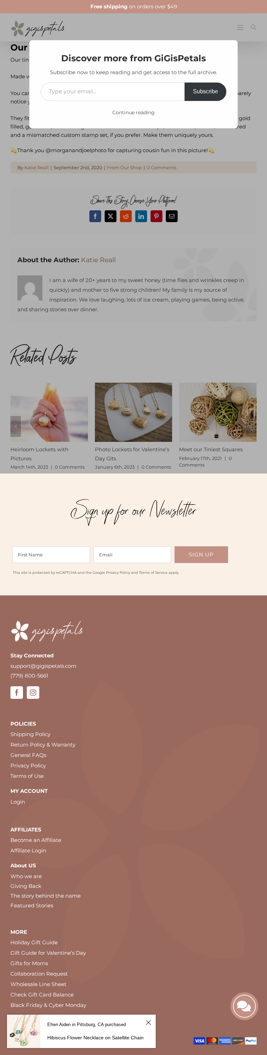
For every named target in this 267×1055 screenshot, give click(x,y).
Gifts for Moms (29, 972)
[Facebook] (16, 701)
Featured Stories (31, 914)
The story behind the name (45, 904)
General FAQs (28, 764)
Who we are (26, 885)
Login (17, 810)
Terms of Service (153, 581)
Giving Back (25, 895)
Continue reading (133, 112)
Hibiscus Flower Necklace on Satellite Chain (95, 1037)
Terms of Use (27, 785)
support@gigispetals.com (43, 675)
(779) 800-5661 (29, 684)
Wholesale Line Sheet (38, 993)
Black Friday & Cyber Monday (48, 1014)
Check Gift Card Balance (42, 1003)
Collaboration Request (39, 982)
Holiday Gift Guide (34, 951)
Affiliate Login (28, 859)
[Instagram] (33, 701)
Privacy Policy (118, 581)
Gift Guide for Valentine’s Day (48, 962)
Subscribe (205, 91)
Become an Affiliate (35, 849)
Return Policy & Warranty (42, 753)
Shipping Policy (30, 743)
